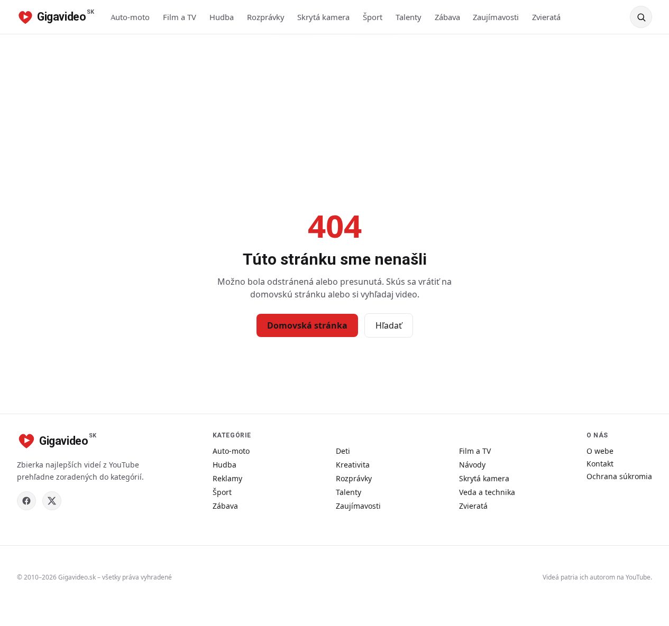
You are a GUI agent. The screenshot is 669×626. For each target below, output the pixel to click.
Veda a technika (487, 492)
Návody (472, 465)
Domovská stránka (307, 325)
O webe (599, 451)
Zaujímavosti (496, 17)
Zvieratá (546, 17)
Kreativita (353, 465)
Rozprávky (266, 17)
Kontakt (599, 464)
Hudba (221, 17)
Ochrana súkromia (619, 476)
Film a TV (179, 17)
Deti (343, 451)
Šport (372, 17)
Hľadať (388, 325)
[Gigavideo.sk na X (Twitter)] (51, 500)
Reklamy (227, 478)
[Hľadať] (641, 17)
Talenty (408, 17)
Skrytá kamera (323, 17)
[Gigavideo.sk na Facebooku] (26, 500)
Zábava (447, 17)
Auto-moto (130, 17)
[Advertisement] (334, 114)
